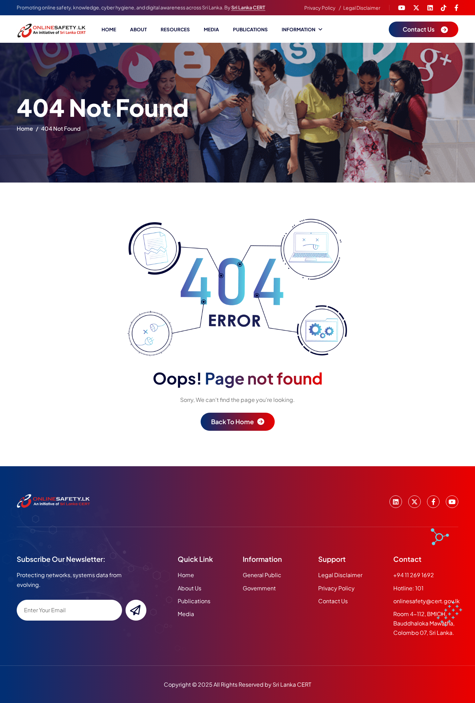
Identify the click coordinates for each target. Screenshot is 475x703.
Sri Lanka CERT (248, 7)
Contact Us (333, 601)
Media (211, 29)
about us (189, 588)
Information (298, 29)
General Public (262, 575)
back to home (232, 422)
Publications (250, 29)
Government (259, 588)
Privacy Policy (320, 8)
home (25, 128)
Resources (175, 29)
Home (109, 29)
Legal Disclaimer (361, 8)
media (186, 613)
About (138, 29)
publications (194, 601)
